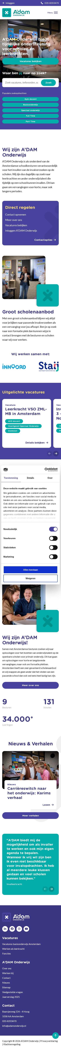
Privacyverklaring (49, 1041)
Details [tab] (30, 478)
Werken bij (7, 973)
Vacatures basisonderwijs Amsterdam (21, 944)
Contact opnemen (15, 214)
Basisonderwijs (30, 105)
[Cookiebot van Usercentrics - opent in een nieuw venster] (45, 470)
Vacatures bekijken (30, 61)
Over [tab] (50, 478)
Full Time (30, 116)
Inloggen (10, 3)
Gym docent (31, 99)
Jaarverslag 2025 (11, 996)
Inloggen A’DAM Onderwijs (21, 230)
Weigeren (30, 578)
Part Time (30, 121)
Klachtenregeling (11, 1044)
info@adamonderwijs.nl (14, 1025)
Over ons (6, 968)
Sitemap (6, 987)
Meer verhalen (30, 816)
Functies (6, 953)
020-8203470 (52, 3)
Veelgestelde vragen (12, 992)
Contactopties (43, 240)
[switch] (53, 538)
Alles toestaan (30, 569)
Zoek (48, 83)
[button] (49, 453)
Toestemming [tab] (11, 478)
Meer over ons (13, 219)
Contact (6, 977)
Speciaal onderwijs (30, 110)
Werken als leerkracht (13, 948)
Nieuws (6, 982)
